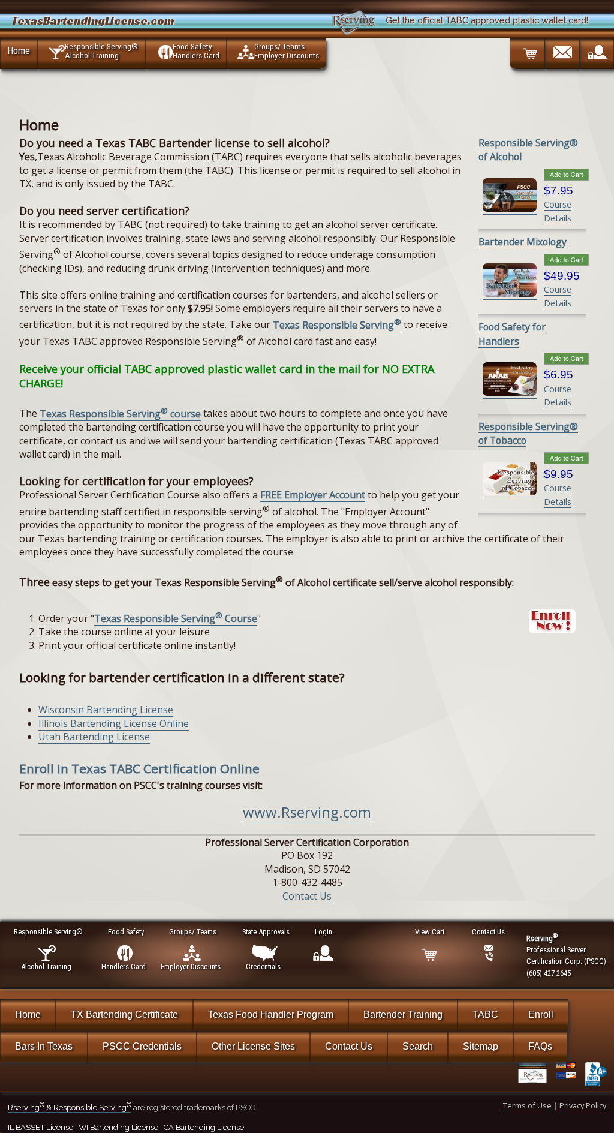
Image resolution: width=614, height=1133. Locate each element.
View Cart (429, 931)
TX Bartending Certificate (124, 1014)
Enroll (540, 1014)
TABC (485, 1014)
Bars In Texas (44, 1046)
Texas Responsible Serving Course (175, 618)
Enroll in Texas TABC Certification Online (139, 768)
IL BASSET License (40, 1127)
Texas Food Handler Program (270, 1014)
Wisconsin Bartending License (105, 709)
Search (417, 1046)
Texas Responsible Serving (337, 325)
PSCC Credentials (142, 1046)
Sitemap (480, 1046)
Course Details (557, 395)
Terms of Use (527, 1105)
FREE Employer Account (312, 494)
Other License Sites (253, 1046)
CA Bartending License (204, 1127)
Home (18, 50)
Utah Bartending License (94, 736)
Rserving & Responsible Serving (69, 1107)
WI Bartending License (118, 1127)
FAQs (540, 1046)
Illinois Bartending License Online (113, 723)
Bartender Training (403, 1014)
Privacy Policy (582, 1105)
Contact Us (307, 896)
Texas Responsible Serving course (120, 413)
